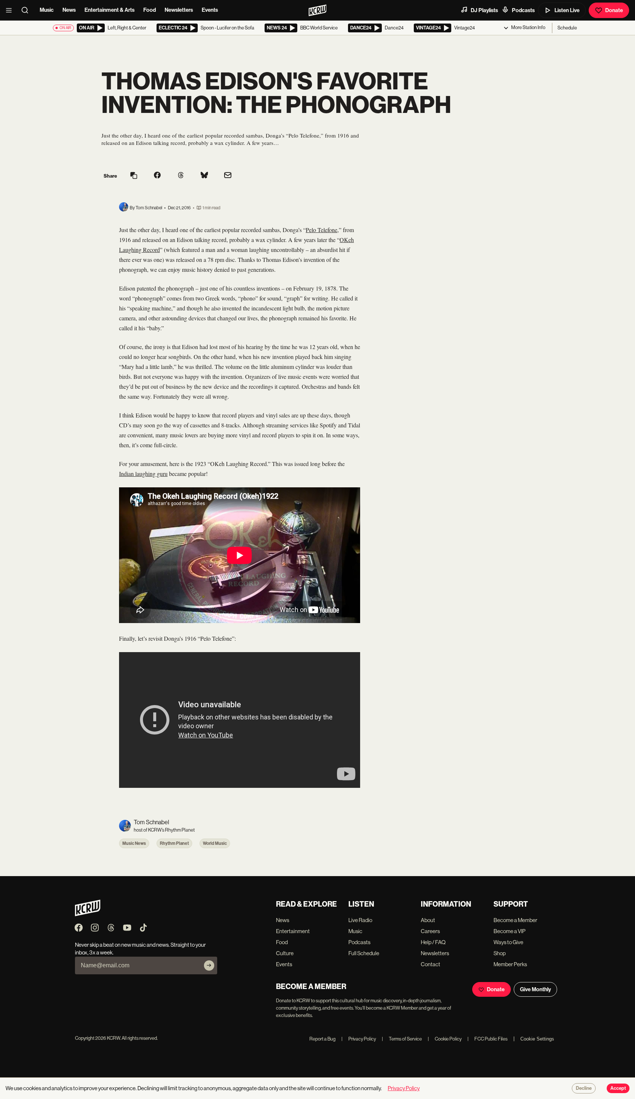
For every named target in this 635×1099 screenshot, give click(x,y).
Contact (430, 964)
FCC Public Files (487, 1039)
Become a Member (515, 920)
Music (47, 10)
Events (210, 10)
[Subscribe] (209, 965)
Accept (618, 1088)
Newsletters (179, 10)
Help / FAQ (433, 942)
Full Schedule (363, 953)
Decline (584, 1088)
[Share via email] (228, 176)
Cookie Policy (445, 1039)
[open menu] (11, 10)
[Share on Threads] (180, 175)
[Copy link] (133, 176)
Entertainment (293, 931)
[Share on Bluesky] (204, 175)
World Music (215, 843)
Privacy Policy (358, 1039)
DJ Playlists (484, 10)
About (428, 920)
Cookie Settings (537, 1039)
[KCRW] (87, 914)
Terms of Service (402, 1039)
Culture (285, 953)
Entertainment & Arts (109, 10)
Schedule (567, 28)
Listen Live (567, 10)
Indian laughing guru (143, 473)
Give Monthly (535, 989)
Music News (134, 843)
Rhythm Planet (174, 843)
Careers (430, 931)
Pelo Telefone (321, 230)
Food (149, 10)
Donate (614, 10)
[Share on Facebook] (157, 175)
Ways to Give (508, 942)
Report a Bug (322, 1039)
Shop (500, 953)
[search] (27, 10)
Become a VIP (509, 931)
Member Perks (510, 964)
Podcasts (523, 10)
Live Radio (360, 920)
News (69, 10)
